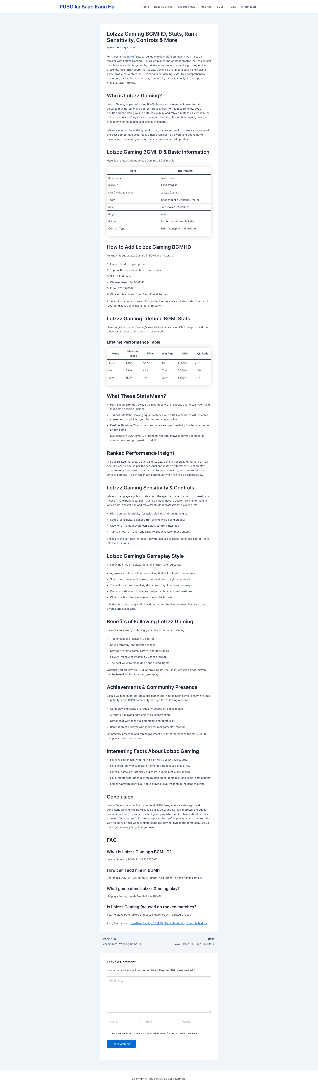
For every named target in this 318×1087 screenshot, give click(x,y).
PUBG (232, 6)
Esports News (186, 6)
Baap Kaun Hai (163, 6)
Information (248, 6)
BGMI (220, 6)
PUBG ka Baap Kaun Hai (88, 7)
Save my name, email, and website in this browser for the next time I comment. (154, 1033)
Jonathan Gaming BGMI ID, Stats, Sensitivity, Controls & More (168, 923)
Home (145, 6)
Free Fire (206, 6)
